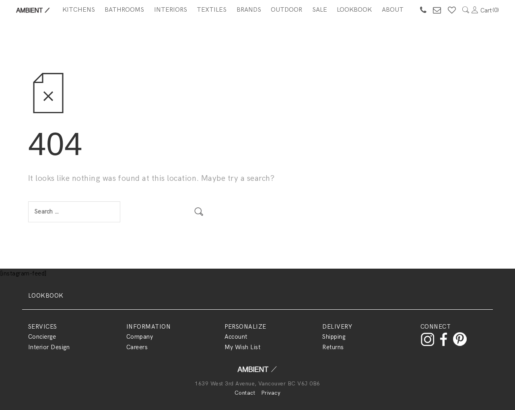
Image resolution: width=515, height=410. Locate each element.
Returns (333, 347)
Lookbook (354, 10)
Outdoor (286, 10)
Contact (245, 392)
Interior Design (49, 347)
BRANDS (249, 10)
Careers (137, 347)
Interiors (170, 10)
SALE (319, 10)
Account (236, 336)
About (393, 10)
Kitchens (78, 10)
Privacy (270, 392)
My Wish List (243, 347)
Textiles (212, 10)
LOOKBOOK (46, 295)
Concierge (42, 336)
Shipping (333, 336)
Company (139, 336)
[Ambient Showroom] (257, 371)
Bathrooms (124, 10)
